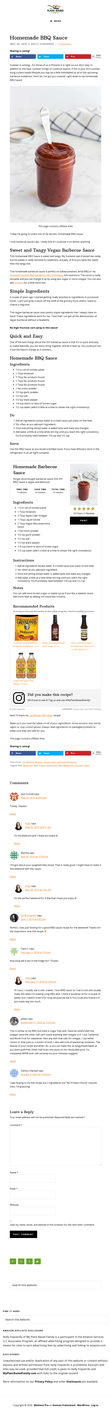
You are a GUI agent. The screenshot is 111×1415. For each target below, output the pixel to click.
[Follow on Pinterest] (13, 1261)
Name (14, 1172)
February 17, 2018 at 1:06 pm (40, 981)
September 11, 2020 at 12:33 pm (38, 1022)
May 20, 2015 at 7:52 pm (38, 889)
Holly (28, 823)
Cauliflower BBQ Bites (41, 715)
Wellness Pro (41, 1405)
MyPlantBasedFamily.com (19, 1373)
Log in (94, 1405)
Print (84, 520)
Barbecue (27, 765)
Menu (57, 21)
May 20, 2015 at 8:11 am (38, 827)
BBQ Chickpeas (54, 275)
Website (14, 1204)
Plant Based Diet (66, 765)
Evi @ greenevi (29, 915)
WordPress (83, 1405)
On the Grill (28, 762)
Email (13, 1188)
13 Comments (64, 44)
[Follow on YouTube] (37, 1261)
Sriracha (18, 282)
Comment (16, 1125)
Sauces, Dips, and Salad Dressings (60, 762)
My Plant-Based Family (55, 8)
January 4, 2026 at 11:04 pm (35, 1074)
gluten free (51, 765)
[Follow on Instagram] (21, 1261)
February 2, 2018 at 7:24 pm (36, 952)
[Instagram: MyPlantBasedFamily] (20, 698)
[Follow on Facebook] (29, 1261)
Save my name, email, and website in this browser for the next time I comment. (52, 1224)
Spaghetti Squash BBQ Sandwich (27, 275)
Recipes (38, 762)
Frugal (42, 765)
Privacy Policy (44, 1381)
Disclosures (73, 1381)
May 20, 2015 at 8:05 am (34, 797)
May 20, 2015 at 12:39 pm (34, 856)
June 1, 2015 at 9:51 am (33, 919)
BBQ (36, 765)
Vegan (87, 765)
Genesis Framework (64, 1405)
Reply (13, 814)
